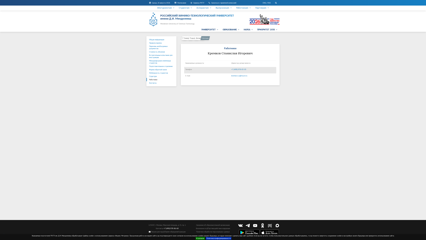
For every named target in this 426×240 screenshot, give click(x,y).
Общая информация (156, 39)
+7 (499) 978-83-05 (238, 69)
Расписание (181, 3)
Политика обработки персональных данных (213, 232)
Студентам (185, 7)
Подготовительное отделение (161, 66)
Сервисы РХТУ (198, 3)
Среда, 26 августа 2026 (161, 3)
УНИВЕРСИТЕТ (209, 29)
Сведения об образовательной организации (213, 225)
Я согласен (200, 238)
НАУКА (247, 29)
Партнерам (261, 7)
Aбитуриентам (165, 7)
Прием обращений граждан (175, 232)
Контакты (153, 83)
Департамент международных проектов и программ (200, 38)
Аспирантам (203, 7)
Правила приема (155, 43)
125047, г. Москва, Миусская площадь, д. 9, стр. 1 (167, 225)
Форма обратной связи (158, 69)
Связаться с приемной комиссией (223, 3)
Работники (153, 79)
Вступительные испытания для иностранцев (160, 56)
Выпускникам (223, 7)
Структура (153, 76)
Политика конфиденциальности (218, 238)
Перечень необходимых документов (158, 47)
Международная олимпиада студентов (160, 62)
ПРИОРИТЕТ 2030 (266, 29)
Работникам (242, 7)
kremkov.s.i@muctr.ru (239, 76)
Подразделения (194, 38)
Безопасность (201, 228)
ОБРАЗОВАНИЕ (230, 29)
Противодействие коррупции (219, 228)
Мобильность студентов (158, 73)
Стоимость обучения (157, 52)
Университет (188, 38)
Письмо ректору (157, 232)
